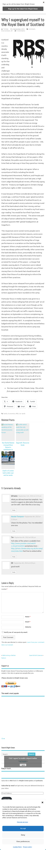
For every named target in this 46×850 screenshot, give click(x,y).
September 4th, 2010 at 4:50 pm (24, 563)
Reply (13, 510)
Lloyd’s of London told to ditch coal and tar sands (8, 473)
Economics (11, 413)
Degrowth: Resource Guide (22, 444)
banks (5, 413)
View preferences (23, 841)
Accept (23, 828)
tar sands (22, 413)
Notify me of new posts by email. (16, 632)
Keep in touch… (6, 768)
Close (3, 738)
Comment (32, 29)
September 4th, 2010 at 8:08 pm (25, 537)
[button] (42, 802)
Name (27, 616)
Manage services (22, 822)
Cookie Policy (17, 847)
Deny (23, 835)
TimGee (5, 29)
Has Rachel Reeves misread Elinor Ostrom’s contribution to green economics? (8, 447)
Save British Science (35, 655)
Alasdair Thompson (17, 516)
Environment (5, 31)
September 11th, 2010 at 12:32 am (30, 496)
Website (28, 627)
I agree (23, 765)
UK (12, 31)
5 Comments (21, 31)
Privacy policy (27, 847)
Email (27, 622)
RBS (17, 413)
